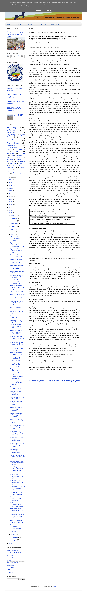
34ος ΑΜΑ (10, 159)
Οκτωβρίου (14, 221)
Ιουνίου (13, 232)
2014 (10, 213)
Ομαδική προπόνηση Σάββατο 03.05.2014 (16, 521)
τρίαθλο (14, 173)
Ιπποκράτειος (29, 24)
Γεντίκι (16, 151)
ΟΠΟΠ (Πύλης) (11, 567)
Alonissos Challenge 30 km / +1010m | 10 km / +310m (17, 303)
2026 (10, 180)
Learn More (40, 10)
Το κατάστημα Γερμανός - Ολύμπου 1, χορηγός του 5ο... (17, 456)
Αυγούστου (14, 226)
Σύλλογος (18, 24)
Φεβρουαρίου (14, 537)
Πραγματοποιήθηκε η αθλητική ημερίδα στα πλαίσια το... (17, 415)
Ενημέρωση (11, 135)
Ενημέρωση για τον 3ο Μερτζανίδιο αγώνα (16, 276)
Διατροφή (19, 155)
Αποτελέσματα (18, 169)
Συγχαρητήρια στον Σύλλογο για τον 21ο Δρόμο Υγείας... (16, 370)
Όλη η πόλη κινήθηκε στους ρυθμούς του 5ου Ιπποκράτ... (17, 421)
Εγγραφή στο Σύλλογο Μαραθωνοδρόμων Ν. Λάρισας (17, 344)
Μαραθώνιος (11, 145)
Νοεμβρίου (14, 218)
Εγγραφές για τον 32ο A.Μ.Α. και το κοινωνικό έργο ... (16, 260)
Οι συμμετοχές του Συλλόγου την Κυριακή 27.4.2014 (17, 510)
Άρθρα (23, 153)
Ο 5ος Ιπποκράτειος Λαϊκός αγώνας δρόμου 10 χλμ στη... (17, 432)
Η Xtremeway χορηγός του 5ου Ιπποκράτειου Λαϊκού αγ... (17, 498)
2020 (10, 196)
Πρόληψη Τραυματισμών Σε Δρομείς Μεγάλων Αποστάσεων (17, 266)
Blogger (54, 586)
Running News (11, 560)
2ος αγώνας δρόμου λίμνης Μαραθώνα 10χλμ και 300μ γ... (17, 326)
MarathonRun (10, 565)
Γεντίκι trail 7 (16, 171)
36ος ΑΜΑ (13, 163)
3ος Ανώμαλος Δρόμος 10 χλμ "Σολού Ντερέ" (17, 272)
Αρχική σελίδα (53, 381)
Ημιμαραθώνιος (12, 147)
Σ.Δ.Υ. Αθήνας (11, 570)
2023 (10, 188)
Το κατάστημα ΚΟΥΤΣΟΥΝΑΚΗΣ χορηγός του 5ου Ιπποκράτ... (16, 469)
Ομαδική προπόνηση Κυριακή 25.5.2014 (16, 353)
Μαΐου (13, 234)
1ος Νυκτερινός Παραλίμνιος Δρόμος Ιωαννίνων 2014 (16, 376)
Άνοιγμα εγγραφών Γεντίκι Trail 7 (19, 115)
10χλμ (9, 149)
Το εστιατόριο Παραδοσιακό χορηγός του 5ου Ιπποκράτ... (17, 526)
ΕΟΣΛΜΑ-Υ (10, 167)
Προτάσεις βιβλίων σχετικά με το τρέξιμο (17, 321)
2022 (10, 191)
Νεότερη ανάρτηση (36, 381)
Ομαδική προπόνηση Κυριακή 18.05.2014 (16, 387)
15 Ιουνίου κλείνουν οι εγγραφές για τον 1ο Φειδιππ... (16, 238)
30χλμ (8, 171)
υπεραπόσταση (18, 157)
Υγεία (12, 155)
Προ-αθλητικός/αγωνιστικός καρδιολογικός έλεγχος (17, 244)
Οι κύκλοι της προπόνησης (17, 294)
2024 (10, 185)
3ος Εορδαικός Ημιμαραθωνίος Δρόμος (17, 255)
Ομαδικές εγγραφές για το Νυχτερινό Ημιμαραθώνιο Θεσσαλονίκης (14, 96)
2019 (10, 199)
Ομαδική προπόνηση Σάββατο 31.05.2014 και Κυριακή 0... (17, 287)
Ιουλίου (13, 229)
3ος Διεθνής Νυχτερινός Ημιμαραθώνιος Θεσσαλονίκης (16, 281)
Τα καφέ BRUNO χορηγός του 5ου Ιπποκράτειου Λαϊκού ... (17, 488)
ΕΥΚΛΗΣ (10, 572)
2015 (10, 210)
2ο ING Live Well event (16, 291)
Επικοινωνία (55, 24)
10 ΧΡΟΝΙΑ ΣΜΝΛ (16, 165)
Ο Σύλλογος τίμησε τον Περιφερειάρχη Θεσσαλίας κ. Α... (16, 358)
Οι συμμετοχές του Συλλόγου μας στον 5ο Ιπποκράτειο (17, 392)
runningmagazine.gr (12, 562)
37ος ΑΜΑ (10, 161)
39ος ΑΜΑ (20, 173)
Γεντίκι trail (42, 24)
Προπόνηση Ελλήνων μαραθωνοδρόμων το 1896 (16, 250)
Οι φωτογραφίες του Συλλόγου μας (15, 316)
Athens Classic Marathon (13, 550)
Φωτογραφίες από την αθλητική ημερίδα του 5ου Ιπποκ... (17, 409)
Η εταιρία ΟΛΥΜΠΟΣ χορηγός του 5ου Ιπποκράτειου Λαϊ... (16, 438)
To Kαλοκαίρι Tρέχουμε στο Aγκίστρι (17, 349)
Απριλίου (13, 532)
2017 (10, 205)
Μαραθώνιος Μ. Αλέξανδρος (15, 553)
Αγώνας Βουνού (13, 143)
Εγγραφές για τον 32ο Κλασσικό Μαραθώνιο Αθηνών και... (17, 338)
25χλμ (8, 157)
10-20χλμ (22, 149)
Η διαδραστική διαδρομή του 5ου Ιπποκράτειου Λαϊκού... (17, 444)
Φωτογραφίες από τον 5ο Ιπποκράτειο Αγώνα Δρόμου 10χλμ (17, 332)
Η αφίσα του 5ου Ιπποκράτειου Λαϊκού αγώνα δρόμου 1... (16, 482)
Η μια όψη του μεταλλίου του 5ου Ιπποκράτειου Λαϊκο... (17, 427)
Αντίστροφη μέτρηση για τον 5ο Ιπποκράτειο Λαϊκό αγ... (17, 516)
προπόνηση (10, 153)
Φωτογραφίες (21, 161)
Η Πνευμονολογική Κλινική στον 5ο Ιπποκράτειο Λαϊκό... (16, 504)
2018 (10, 202)
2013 (10, 543)
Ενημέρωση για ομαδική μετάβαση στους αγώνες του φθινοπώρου (14, 108)
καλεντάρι (11, 130)
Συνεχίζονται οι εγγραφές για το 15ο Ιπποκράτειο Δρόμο (15, 34)
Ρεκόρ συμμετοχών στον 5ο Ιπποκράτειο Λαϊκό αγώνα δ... (17, 462)
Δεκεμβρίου (14, 215)
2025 (10, 182)
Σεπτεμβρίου (14, 223)
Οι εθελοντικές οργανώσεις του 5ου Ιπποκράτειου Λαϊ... (16, 450)
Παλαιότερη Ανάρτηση (71, 381)
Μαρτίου (13, 534)
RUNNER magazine (12, 558)
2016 (10, 207)
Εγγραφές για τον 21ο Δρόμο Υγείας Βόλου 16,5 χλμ (16, 403)
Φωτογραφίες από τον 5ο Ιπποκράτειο (17, 398)
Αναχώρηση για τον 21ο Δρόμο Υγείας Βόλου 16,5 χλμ (16, 382)
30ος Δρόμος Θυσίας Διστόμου (16, 297)
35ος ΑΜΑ (19, 159)
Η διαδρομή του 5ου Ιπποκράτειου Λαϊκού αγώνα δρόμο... (16, 476)
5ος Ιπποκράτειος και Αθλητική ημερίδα (16, 493)
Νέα (8, 24)
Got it (49, 10)
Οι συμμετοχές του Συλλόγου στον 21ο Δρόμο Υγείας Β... (16, 364)
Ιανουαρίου (14, 540)
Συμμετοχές (11, 132)
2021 (10, 193)
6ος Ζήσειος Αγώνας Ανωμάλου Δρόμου (16, 308)
